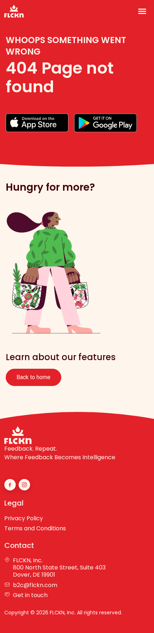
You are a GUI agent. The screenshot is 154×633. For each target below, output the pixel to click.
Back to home (33, 377)
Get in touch (30, 595)
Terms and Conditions (35, 528)
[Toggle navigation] (142, 11)
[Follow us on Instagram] (24, 484)
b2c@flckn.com (35, 585)
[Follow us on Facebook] (10, 484)
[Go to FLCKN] (14, 11)
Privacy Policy (23, 518)
